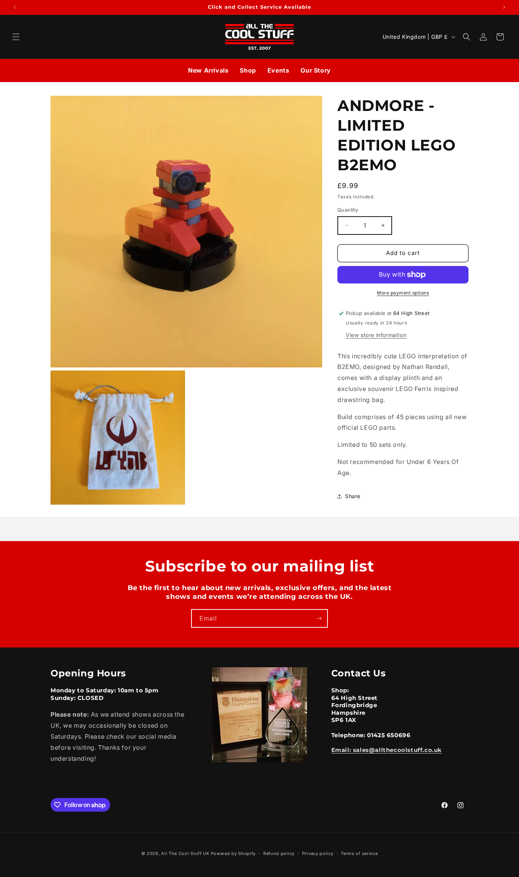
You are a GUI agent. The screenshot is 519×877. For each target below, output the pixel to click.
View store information (376, 335)
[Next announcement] (504, 7)
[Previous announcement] (14, 7)
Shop (248, 70)
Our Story (316, 70)
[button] (16, 36)
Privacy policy (318, 853)
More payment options (403, 293)
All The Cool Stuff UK (185, 853)
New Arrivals (208, 70)
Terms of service (359, 853)
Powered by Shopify (233, 853)
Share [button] (353, 496)
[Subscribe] (318, 618)
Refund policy (278, 853)
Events (278, 70)
